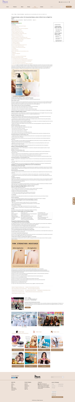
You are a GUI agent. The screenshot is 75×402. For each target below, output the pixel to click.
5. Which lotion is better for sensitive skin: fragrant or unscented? (22, 63)
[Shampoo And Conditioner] (57, 343)
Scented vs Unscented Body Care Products (32, 287)
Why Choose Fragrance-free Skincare (34, 288)
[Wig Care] (31, 360)
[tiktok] (16, 377)
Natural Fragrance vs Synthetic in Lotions (18, 293)
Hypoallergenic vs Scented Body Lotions (43, 290)
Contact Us (13, 390)
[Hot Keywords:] (61, 6)
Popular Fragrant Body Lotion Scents (18, 32)
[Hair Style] (44, 343)
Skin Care (26, 384)
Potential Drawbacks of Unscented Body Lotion (19, 37)
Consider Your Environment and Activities (18, 47)
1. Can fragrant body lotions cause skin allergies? (19, 58)
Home (12, 383)
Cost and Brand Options (16, 43)
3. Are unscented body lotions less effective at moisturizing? (21, 61)
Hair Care (26, 383)
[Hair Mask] (44, 360)
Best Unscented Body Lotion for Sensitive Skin (19, 288)
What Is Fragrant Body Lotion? (17, 29)
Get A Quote (69, 6)
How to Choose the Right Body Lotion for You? (19, 44)
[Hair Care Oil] (17, 360)
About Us (12, 384)
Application (14, 52)
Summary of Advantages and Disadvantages (19, 56)
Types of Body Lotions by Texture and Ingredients (20, 28)
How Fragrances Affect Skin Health (30, 290)
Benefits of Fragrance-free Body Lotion (18, 287)
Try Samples (14, 48)
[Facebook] (12, 377)
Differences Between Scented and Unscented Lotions (34, 291)
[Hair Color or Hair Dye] (17, 343)
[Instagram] (15, 377)
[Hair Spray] (31, 343)
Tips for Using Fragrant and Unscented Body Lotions (20, 51)
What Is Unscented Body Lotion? (17, 34)
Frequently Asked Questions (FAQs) (17, 57)
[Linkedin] (13, 377)
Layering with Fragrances (16, 53)
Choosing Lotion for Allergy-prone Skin (18, 291)
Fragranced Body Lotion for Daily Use (18, 290)
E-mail (28, 307)
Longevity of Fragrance (15, 42)
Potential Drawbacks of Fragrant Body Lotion (19, 33)
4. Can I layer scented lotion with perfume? (19, 62)
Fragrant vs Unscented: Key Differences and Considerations (21, 38)
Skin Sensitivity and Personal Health (17, 39)
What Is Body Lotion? (15, 27)
